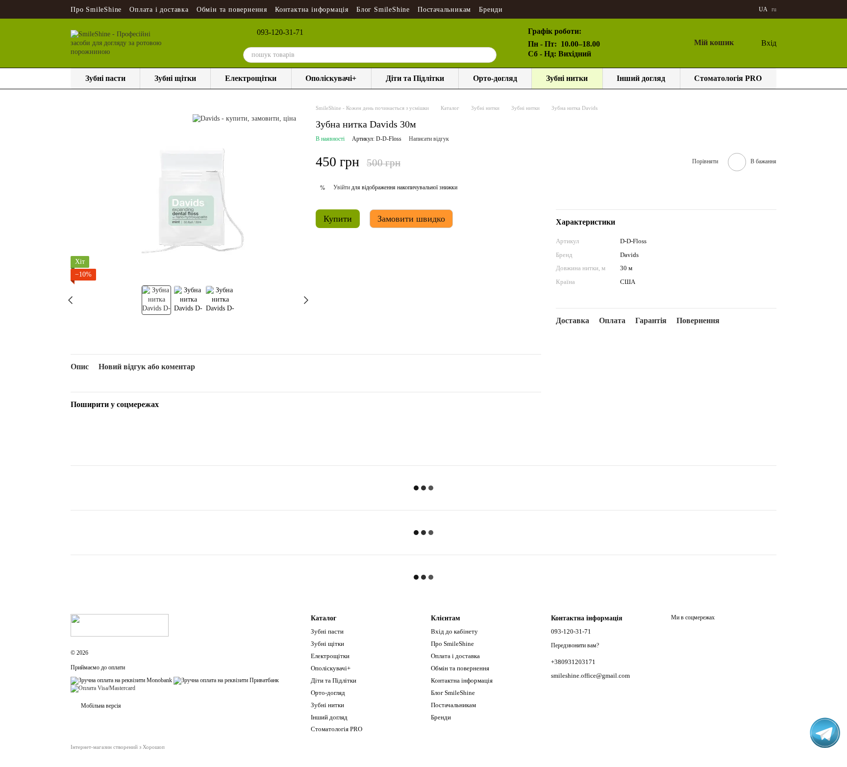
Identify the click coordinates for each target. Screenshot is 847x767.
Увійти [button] (341, 187)
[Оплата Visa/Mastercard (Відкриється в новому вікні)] (103, 688)
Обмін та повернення (232, 9)
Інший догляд (641, 78)
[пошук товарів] (489, 55)
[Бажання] (659, 43)
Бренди (491, 9)
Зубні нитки (567, 78)
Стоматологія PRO (728, 78)
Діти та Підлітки (415, 78)
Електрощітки (250, 78)
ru (774, 9)
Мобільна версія (100, 705)
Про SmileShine (96, 9)
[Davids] (244, 118)
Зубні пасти (105, 78)
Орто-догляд (495, 78)
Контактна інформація (312, 9)
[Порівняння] (635, 43)
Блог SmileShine (383, 9)
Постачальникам (444, 9)
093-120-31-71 (280, 32)
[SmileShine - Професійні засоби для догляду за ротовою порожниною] (120, 624)
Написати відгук (429, 138)
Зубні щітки (175, 78)
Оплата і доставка (159, 9)
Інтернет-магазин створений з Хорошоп (118, 747)
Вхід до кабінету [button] (454, 631)
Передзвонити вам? (575, 645)
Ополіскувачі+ (330, 78)
